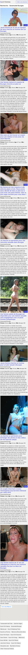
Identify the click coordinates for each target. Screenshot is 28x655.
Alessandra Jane (4, 646)
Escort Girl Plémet (13, 640)
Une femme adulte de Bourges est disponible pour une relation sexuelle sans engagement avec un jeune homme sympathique (13, 316)
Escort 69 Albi (4, 640)
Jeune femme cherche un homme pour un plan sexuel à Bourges (12, 364)
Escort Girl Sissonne (16, 634)
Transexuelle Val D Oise (6, 623)
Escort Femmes (5, 2)
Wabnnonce (21, 637)
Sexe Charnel (3, 637)
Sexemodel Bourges (16, 626)
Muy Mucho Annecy (15, 646)
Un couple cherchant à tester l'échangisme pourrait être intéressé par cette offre (13, 490)
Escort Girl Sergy (13, 637)
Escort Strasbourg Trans (14, 629)
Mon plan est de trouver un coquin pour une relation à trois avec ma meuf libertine (12, 136)
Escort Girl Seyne (4, 634)
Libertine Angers (18, 623)
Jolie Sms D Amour (5, 643)
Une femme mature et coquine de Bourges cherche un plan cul (12, 83)
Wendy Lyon (3, 629)
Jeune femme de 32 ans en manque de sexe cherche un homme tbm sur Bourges (13, 29)
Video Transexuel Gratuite (7, 648)
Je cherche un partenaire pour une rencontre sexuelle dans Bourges (12, 241)
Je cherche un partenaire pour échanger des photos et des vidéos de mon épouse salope (13, 437)
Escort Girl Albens (16, 643)
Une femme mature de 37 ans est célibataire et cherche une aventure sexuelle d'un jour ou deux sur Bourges (13, 565)
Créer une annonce (22, 2)
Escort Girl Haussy (5, 626)
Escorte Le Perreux (5, 632)
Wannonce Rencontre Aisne (18, 632)
